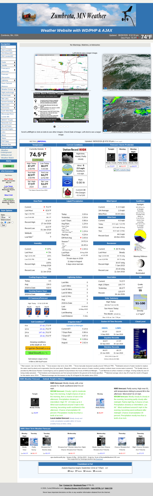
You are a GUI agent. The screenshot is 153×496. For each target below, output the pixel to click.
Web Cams (5, 105)
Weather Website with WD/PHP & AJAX (76, 30)
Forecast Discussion (5, 75)
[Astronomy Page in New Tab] (140, 241)
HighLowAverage (7, 92)
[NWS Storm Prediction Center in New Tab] (122, 170)
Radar (3, 62)
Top (60, 485)
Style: (3, 215)
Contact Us (68, 485)
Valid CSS (108, 488)
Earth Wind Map (7, 111)
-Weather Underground (6, 151)
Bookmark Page (80, 485)
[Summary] (8, 164)
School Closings (7, 101)
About (3, 135)
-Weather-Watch (7, 158)
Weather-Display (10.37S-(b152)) (77, 488)
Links (3, 132)
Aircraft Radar (6, 126)
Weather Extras (7, 89)
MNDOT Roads (7, 120)
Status (3, 138)
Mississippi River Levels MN (7, 115)
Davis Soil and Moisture (6, 84)
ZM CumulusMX (7, 56)
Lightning (4, 80)
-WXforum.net (6, 155)
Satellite (4, 65)
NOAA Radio (6, 95)
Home (3, 47)
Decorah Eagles (7, 129)
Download (99, 459)
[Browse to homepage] (76, 25)
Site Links (5, 98)
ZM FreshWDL (6, 50)
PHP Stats (5, 141)
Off (9, 223)
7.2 (29, 316)
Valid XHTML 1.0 (97, 488)
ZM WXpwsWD (7, 53)
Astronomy (5, 108)
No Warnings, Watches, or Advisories (85, 45)
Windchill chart (6, 123)
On (2, 223)
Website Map (6, 144)
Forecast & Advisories (5, 69)
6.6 (47, 316)
